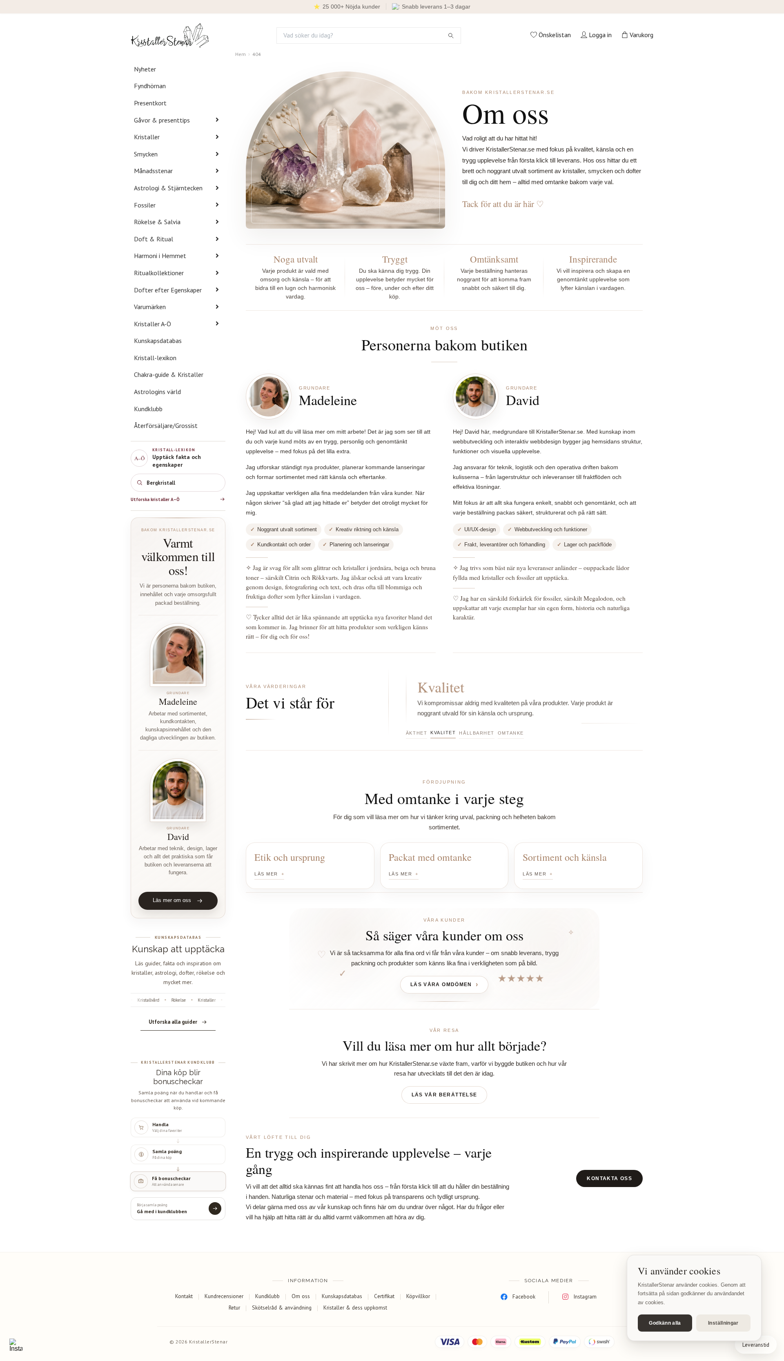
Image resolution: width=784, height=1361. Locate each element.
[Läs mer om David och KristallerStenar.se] (178, 790)
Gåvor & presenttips (162, 120)
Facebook (523, 1296)
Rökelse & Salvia (157, 222)
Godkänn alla (665, 1323)
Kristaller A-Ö (152, 324)
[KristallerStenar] (170, 35)
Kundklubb (148, 409)
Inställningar (723, 1323)
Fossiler (145, 205)
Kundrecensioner (224, 1296)
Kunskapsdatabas (158, 340)
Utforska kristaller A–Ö (155, 499)
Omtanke (511, 733)
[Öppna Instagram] (16, 1345)
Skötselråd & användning (282, 1307)
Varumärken (150, 307)
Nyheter (145, 69)
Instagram (585, 1296)
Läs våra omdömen (441, 984)
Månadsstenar (153, 171)
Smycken (146, 154)
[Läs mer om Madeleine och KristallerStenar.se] (178, 655)
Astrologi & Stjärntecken (168, 188)
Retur (234, 1307)
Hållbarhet (476, 733)
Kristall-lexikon (155, 358)
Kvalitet (443, 732)
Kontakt (184, 1296)
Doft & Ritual (153, 239)
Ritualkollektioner (159, 273)
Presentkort (150, 103)
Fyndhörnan (150, 86)
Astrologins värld (157, 392)
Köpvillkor (418, 1296)
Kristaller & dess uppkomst (355, 1307)
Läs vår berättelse (444, 1094)
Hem (240, 54)
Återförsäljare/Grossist (166, 425)
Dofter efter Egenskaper (168, 290)
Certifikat (384, 1296)
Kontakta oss (609, 1178)
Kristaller (147, 137)
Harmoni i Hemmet (160, 256)
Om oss (301, 1296)
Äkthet (416, 733)
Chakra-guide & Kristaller (168, 374)
